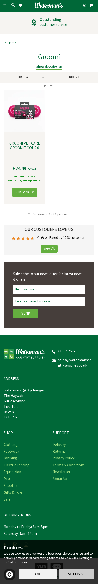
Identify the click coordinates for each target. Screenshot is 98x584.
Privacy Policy (63, 458)
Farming (10, 458)
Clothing (11, 445)
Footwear (11, 452)
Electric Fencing (16, 465)
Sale (7, 499)
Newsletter (61, 472)
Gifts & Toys (13, 493)
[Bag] (91, 5)
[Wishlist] (21, 5)
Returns (59, 452)
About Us (60, 479)
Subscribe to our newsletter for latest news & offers (47, 277)
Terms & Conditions (69, 465)
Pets (7, 479)
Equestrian (12, 472)
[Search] (13, 5)
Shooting (11, 486)
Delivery (59, 445)
